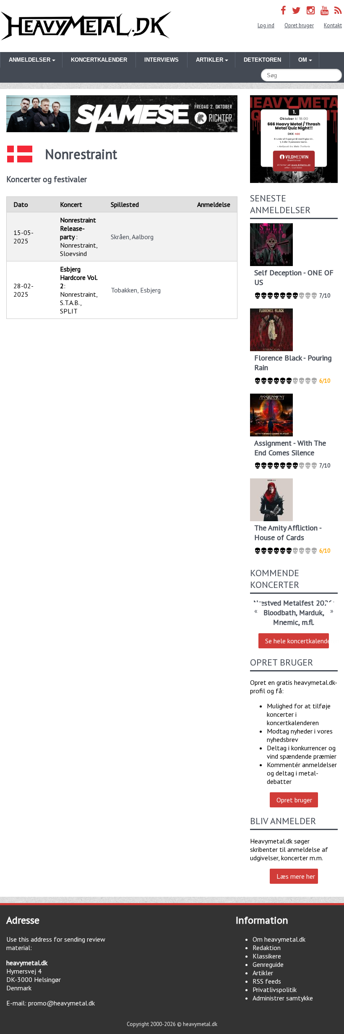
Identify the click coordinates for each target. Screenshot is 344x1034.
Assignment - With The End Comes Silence (290, 447)
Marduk (311, 612)
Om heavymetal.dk (279, 939)
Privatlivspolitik (275, 989)
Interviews (161, 60)
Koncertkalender (99, 60)
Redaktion (267, 947)
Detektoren (262, 60)
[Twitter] (296, 10)
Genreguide (268, 964)
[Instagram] (311, 10)
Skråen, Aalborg (132, 236)
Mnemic (285, 622)
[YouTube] (324, 10)
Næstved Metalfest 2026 (293, 603)
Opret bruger (299, 25)
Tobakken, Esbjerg (136, 290)
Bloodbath (279, 612)
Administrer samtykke (283, 998)
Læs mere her (295, 876)
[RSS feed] (338, 10)
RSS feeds (267, 981)
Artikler (263, 973)
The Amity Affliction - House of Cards (287, 532)
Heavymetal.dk (86, 26)
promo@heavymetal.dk (61, 1003)
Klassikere (267, 956)
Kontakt (333, 25)
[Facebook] (283, 10)
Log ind (266, 25)
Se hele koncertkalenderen (297, 641)
